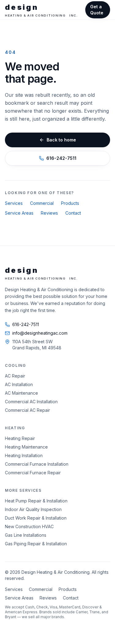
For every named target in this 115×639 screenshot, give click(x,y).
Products (70, 203)
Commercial (42, 203)
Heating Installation (24, 455)
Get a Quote (96, 9)
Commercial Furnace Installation (36, 464)
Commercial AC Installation (31, 401)
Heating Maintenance (26, 446)
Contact (73, 213)
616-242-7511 (61, 158)
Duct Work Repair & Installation (36, 518)
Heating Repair (20, 438)
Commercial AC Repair (27, 410)
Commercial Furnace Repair (33, 472)
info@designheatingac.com (39, 333)
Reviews (49, 213)
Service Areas (19, 213)
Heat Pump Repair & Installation (36, 500)
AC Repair (15, 375)
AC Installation (19, 384)
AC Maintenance (21, 393)
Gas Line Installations (25, 535)
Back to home (61, 139)
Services (14, 203)
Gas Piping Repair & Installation (36, 543)
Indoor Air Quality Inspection (33, 509)
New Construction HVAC (29, 526)
